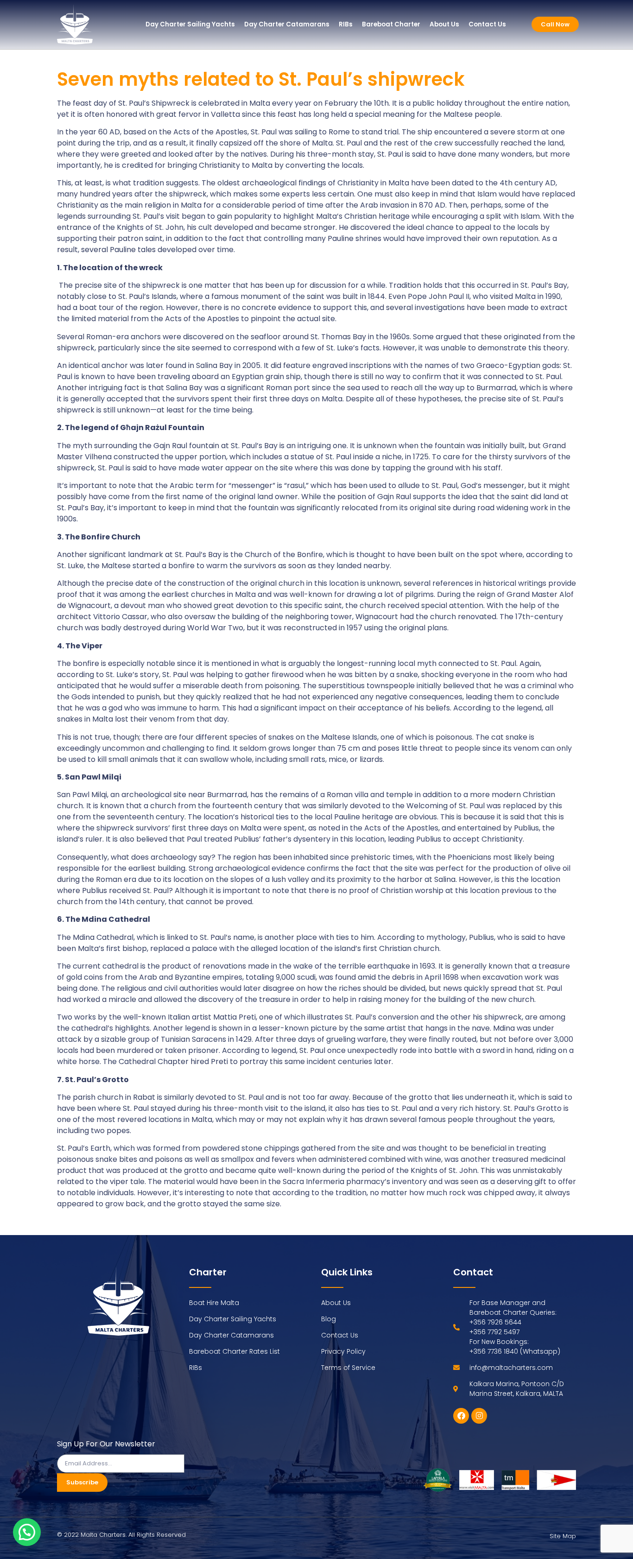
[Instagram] (479, 1416)
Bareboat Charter (391, 24)
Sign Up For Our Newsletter (106, 1444)
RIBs (346, 24)
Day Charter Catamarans (286, 24)
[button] (27, 1532)
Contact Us (487, 24)
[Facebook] (461, 1416)
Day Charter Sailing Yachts (190, 24)
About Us (444, 24)
